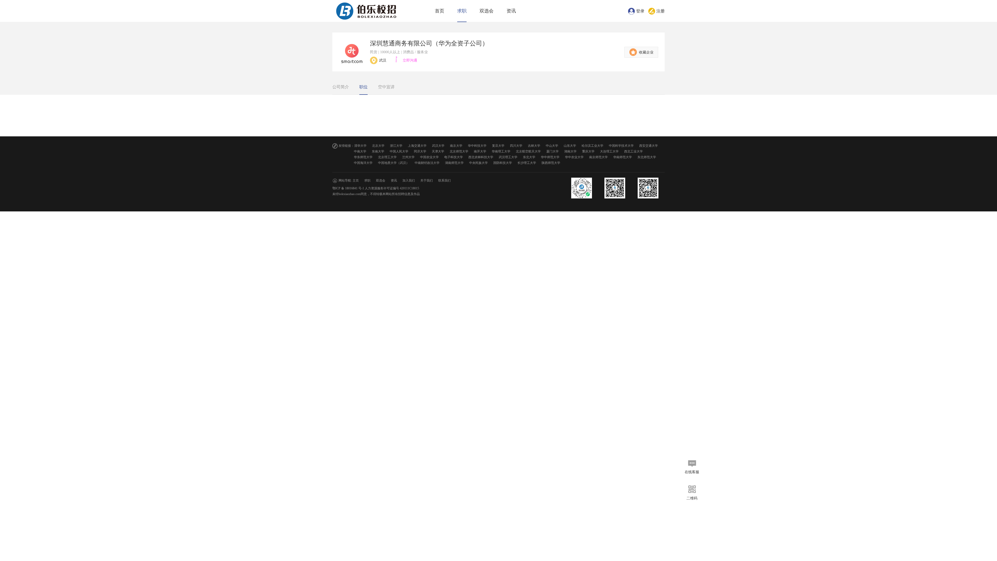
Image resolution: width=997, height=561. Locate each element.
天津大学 (438, 151)
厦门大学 (552, 151)
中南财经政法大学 (427, 163)
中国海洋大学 (363, 163)
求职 (462, 11)
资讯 (511, 11)
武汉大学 (438, 146)
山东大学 (570, 146)
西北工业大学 (633, 151)
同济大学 (420, 151)
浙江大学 (396, 146)
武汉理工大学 (508, 157)
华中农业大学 (574, 157)
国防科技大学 (502, 163)
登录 (640, 11)
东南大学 (378, 151)
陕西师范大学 (551, 163)
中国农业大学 (429, 157)
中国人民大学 (399, 151)
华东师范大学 (363, 157)
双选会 (487, 11)
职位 (363, 87)
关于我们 (426, 180)
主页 (356, 180)
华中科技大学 (477, 146)
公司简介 (340, 87)
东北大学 (529, 157)
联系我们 (444, 180)
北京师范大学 (459, 151)
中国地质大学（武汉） (393, 163)
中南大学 (360, 151)
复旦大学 (498, 146)
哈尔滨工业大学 (592, 146)
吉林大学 (534, 146)
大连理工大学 (609, 151)
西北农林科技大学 (480, 157)
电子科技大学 (453, 157)
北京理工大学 (387, 157)
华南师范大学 (622, 157)
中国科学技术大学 (621, 146)
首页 (439, 11)
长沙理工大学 (526, 163)
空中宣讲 (386, 87)
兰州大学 (408, 157)
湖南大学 (570, 151)
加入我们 (408, 180)
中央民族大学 (478, 163)
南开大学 (480, 151)
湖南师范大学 (454, 163)
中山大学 (552, 146)
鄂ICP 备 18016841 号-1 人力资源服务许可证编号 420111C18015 (375, 188)
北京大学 (378, 146)
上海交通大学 (417, 146)
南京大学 (456, 146)
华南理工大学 (501, 151)
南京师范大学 (598, 157)
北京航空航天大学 (528, 151)
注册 (660, 11)
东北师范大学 (646, 157)
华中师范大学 (550, 157)
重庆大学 (588, 151)
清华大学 (360, 146)
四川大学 (516, 146)
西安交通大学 (648, 146)
